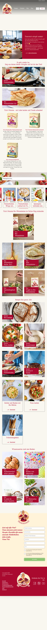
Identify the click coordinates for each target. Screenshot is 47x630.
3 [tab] (20, 208)
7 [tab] (23, 208)
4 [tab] (21, 208)
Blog (28, 8)
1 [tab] (19, 208)
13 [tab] (27, 208)
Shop (32, 8)
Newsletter (43, 0)
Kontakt (40, 0)
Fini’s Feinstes (7, 8)
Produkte (22, 8)
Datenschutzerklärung (36, 553)
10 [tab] (25, 208)
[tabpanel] (23, 198)
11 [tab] (26, 208)
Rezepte (16, 8)
